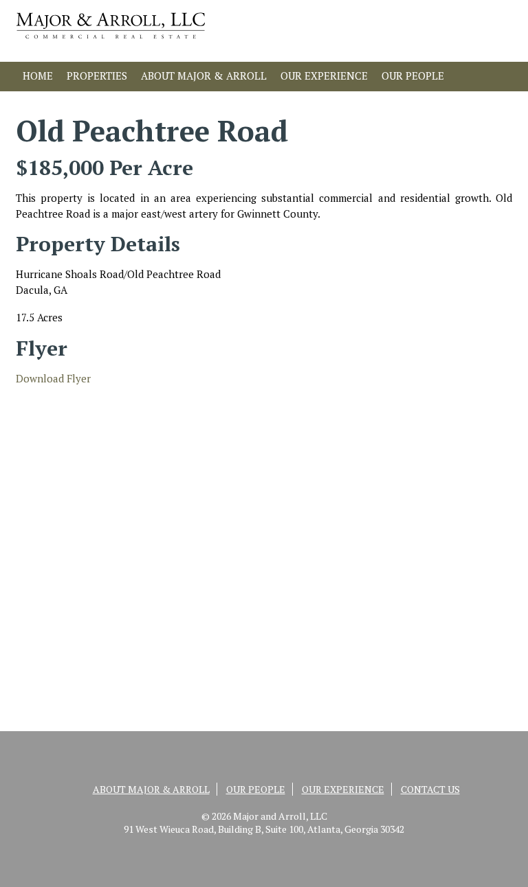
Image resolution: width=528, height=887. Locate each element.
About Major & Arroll (204, 75)
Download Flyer (53, 378)
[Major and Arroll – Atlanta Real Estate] (111, 41)
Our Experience (324, 75)
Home (38, 75)
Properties (97, 75)
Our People (413, 75)
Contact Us (54, 103)
